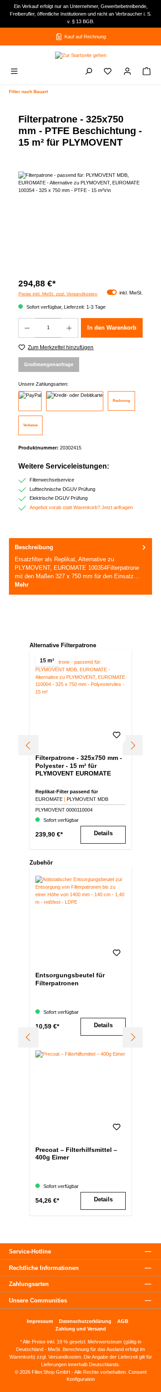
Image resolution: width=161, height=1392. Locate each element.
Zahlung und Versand (80, 1328)
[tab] (80, 566)
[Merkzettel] (108, 72)
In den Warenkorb (111, 327)
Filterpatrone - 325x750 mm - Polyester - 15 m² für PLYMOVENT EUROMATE (78, 765)
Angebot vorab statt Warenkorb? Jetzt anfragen (81, 507)
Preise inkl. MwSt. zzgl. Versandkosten (57, 293)
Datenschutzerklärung (85, 1321)
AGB (122, 1321)
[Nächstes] (133, 745)
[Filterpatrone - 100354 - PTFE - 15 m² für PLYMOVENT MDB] (80, 221)
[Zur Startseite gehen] (80, 55)
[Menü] (14, 72)
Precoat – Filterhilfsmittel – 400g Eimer (76, 1153)
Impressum (40, 1321)
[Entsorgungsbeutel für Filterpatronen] (80, 920)
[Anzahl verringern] (26, 328)
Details (103, 833)
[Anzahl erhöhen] (69, 328)
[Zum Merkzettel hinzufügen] (117, 737)
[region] (80, 221)
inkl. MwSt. (125, 293)
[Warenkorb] (147, 72)
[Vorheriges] (28, 745)
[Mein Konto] (127, 72)
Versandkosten (64, 1356)
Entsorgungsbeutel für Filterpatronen (70, 979)
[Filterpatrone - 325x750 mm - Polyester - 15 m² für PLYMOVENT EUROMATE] (80, 702)
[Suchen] (88, 72)
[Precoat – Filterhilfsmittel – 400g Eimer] (80, 1094)
